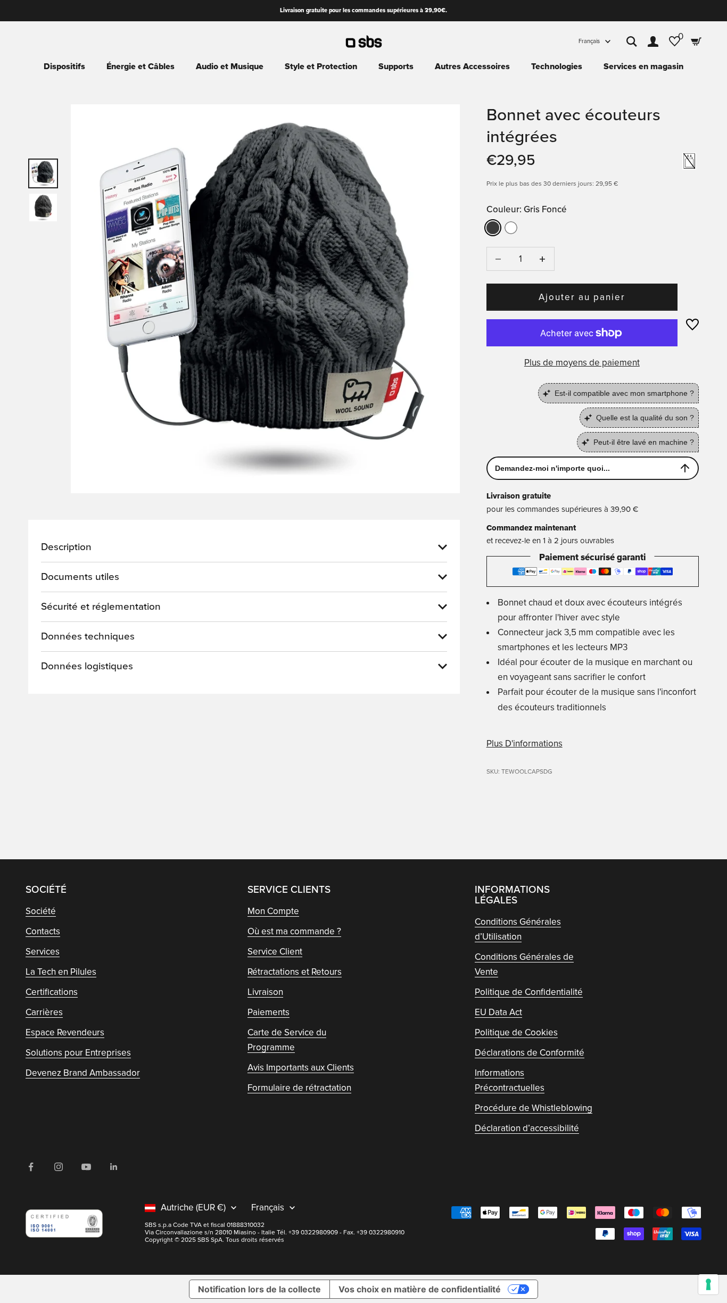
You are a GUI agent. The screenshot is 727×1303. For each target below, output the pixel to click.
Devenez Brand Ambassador (83, 1072)
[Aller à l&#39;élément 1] (43, 173)
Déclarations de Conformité (529, 1052)
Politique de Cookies (516, 1032)
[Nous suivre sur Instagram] (58, 1166)
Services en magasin (643, 66)
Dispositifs (64, 66)
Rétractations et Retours (294, 971)
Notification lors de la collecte (259, 1289)
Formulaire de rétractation (299, 1087)
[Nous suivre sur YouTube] (86, 1166)
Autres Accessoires (472, 66)
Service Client (274, 951)
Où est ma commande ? (294, 931)
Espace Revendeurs (65, 1032)
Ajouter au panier (582, 297)
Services (43, 951)
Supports (396, 66)
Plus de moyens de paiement (582, 362)
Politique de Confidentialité (529, 992)
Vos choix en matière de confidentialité (419, 1289)
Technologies (556, 66)
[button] (692, 324)
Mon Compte (273, 911)
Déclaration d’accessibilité (527, 1128)
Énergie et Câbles (140, 66)
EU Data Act (498, 1012)
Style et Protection (321, 66)
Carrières (44, 1012)
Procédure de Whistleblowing (533, 1108)
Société (41, 911)
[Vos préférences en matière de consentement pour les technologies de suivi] (708, 1284)
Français (589, 41)
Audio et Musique (229, 66)
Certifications (52, 992)
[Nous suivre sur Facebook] (31, 1166)
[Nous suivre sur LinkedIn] (114, 1166)
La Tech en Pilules (61, 971)
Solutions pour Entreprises (78, 1052)
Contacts (43, 931)
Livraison (265, 992)
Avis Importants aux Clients (300, 1067)
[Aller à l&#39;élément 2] (43, 207)
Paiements (268, 1012)
